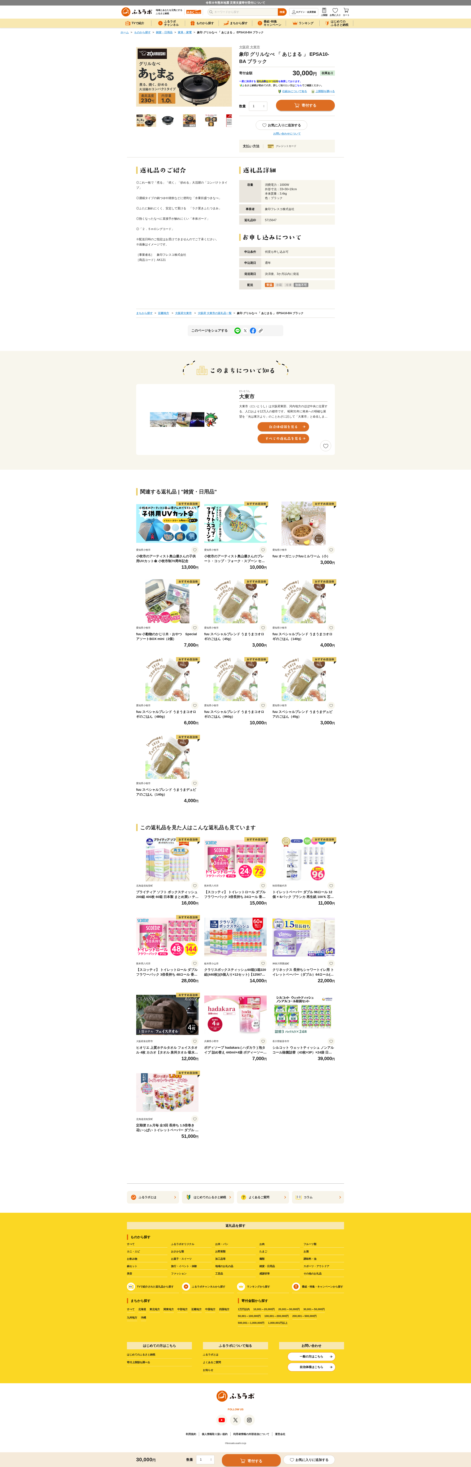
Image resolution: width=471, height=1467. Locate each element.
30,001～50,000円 (314, 1309)
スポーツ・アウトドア (316, 1266)
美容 (129, 1273)
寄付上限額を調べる (138, 1362)
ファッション (179, 1273)
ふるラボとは (210, 1354)
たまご (263, 1251)
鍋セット (132, 1266)
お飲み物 (132, 1258)
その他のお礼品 (313, 1273)
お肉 (262, 1244)
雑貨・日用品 (164, 32)
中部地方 (182, 1309)
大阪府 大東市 (249, 47)
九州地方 (132, 1317)
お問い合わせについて (287, 133)
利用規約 (191, 1434)
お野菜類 (220, 1251)
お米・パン (221, 1244)
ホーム (125, 32)
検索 (282, 11)
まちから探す (144, 313)
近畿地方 (163, 313)
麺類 (262, 1258)
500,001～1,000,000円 (251, 1322)
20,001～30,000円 (289, 1309)
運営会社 (280, 1434)
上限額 (324, 15)
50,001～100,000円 (249, 1316)
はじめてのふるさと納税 (141, 1354)
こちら (298, 85)
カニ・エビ (133, 1251)
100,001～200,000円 (276, 1316)
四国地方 (224, 1309)
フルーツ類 (310, 1244)
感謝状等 (264, 1273)
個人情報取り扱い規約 (215, 1434)
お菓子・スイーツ (181, 1258)
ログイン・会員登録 (306, 12)
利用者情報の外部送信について (251, 1434)
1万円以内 (244, 1309)
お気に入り (335, 15)
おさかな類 (177, 1251)
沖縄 (143, 1317)
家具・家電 (185, 32)
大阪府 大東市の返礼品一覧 (215, 313)
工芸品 (219, 1273)
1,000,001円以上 (278, 1322)
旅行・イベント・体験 (184, 1266)
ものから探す (142, 32)
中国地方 (210, 1309)
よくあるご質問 (212, 1362)
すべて (131, 1244)
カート (346, 15)
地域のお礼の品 (224, 1266)
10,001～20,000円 (264, 1309)
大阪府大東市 (183, 313)
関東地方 (169, 1309)
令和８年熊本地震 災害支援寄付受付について (235, 2)
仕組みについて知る (294, 91)
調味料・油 (310, 1258)
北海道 (142, 1309)
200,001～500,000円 (304, 1316)
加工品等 (220, 1258)
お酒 (306, 1251)
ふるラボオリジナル (182, 1244)
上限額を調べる (325, 91)
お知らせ (208, 1370)
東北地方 (155, 1309)
